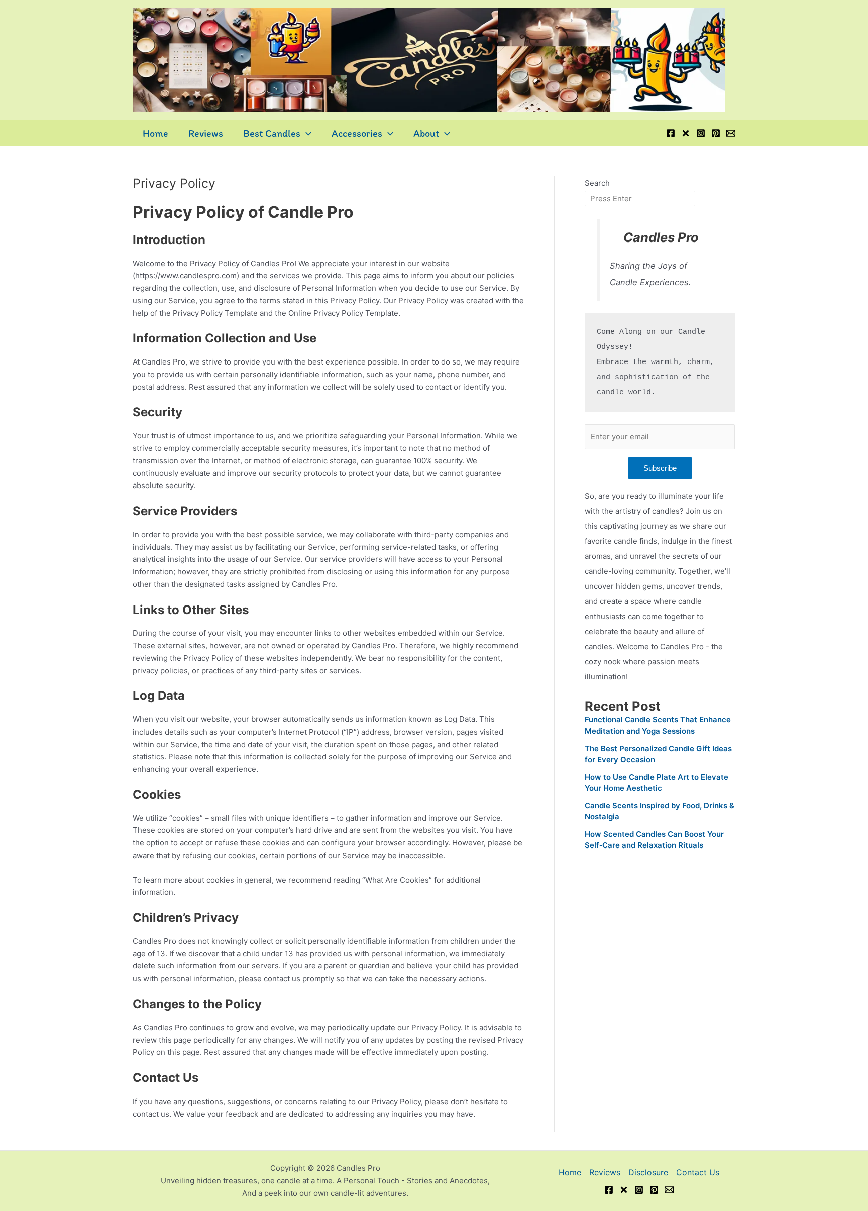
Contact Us (697, 1172)
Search (597, 183)
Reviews (205, 133)
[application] (305, 133)
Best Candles (271, 133)
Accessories (357, 133)
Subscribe (660, 468)
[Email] (730, 133)
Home (155, 133)
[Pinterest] (715, 133)
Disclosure (648, 1172)
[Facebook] (670, 133)
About (426, 133)
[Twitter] (685, 133)
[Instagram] (700, 133)
